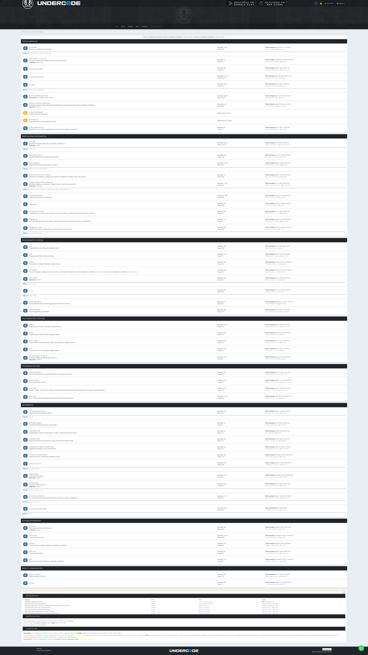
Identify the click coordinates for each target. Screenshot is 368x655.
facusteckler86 (285, 144)
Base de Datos (34, 380)
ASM (30, 254)
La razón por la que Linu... (272, 537)
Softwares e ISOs (35, 464)
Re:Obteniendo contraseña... (272, 165)
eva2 (283, 350)
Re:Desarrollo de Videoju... (272, 334)
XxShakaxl (283, 441)
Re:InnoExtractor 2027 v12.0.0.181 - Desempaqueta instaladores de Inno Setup (47, 605)
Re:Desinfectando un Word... (272, 374)
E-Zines (30, 514)
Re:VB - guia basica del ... (271, 280)
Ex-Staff (57, 639)
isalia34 (284, 486)
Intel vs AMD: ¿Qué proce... (272, 457)
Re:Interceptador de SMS (272, 303)
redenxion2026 (287, 326)
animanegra (40, 97)
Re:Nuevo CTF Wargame (271, 229)
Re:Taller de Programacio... (272, 70)
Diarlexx (281, 49)
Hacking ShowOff (42, 169)
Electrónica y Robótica (37, 496)
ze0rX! (279, 433)
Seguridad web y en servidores (40, 175)
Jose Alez (285, 465)
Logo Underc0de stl (270, 433)
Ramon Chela (286, 185)
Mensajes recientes (31, 596)
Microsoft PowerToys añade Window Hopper (37, 609)
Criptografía (33, 219)
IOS (30, 559)
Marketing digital (35, 423)
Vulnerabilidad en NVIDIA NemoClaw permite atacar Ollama (42, 613)
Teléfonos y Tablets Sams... (272, 545)
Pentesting (31, 169)
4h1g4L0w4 (285, 553)
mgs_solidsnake (111, 635)
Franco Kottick (286, 498)
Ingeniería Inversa (35, 155)
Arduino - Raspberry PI (34, 502)
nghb (72, 635)
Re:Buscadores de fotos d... (272, 486)
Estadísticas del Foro (32, 616)
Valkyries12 (284, 390)
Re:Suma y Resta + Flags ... (272, 256)
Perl (30, 348)
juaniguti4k (158, 635)
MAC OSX (32, 551)
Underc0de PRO (84, 639)
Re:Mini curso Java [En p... (272, 248)
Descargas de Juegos (33, 468)
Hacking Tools (32, 149)
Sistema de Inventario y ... (272, 398)
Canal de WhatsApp (36, 112)
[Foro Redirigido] (25, 113)
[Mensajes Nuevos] (25, 48)
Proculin (284, 510)
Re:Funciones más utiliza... (272, 350)
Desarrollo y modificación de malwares (58, 189)
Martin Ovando (286, 70)
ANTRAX (285, 374)
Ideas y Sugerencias (33, 53)
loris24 (282, 292)
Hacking (32, 142)
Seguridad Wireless (36, 195)
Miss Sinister (39, 62)
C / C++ (31, 291)
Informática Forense (36, 211)
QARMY (330, 651)
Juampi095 (283, 359)
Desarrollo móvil (35, 302)
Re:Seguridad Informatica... (272, 61)
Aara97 (62, 635)
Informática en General (37, 59)
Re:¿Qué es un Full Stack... (272, 390)
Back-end (32, 396)
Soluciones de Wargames (35, 233)
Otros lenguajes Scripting (38, 356)
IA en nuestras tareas (271, 106)
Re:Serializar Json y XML (271, 272)
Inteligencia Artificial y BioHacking (41, 447)
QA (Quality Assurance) (37, 411)
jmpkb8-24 (176, 635)
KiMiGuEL (283, 197)
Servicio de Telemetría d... (272, 529)
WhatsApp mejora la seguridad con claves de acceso (40, 611)
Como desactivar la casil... (272, 584)
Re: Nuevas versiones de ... (272, 561)
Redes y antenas (35, 574)
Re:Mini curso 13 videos (271, 359)
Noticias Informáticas (36, 77)
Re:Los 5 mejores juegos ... (272, 477)
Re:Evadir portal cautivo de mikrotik (35, 603)
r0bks (104, 635)
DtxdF (46, 97)
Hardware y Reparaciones (38, 455)
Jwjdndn (141, 635)
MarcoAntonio (283, 106)
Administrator (28, 639)
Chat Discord (33, 119)
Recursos (36, 490)
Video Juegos (33, 474)
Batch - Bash (33, 340)
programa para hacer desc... (272, 326)
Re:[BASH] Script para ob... (272, 342)
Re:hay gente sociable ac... (272, 86)
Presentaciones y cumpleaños (36, 90)
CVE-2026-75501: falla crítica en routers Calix (37, 607)
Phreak (31, 583)
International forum (36, 127)
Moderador (63, 639)
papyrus (182, 635)
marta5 (283, 229)
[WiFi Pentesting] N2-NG (271, 197)
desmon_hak (285, 256)
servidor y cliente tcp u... (271, 292)
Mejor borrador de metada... (272, 177)
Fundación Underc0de (45, 53)
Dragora (283, 78)
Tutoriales (30, 490)
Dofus (283, 334)
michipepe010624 (54, 635)
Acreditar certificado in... (271, 425)
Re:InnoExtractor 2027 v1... (272, 157)
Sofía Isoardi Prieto (287, 382)
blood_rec (135, 635)
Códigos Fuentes (32, 284)
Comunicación (50, 639)
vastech (152, 635)
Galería (41, 490)
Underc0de (33, 47)
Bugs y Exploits (34, 163)
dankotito (99, 635)
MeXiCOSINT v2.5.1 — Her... (272, 213)
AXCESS (51, 97)
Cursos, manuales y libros (38, 509)
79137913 (283, 272)
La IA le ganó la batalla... (271, 205)
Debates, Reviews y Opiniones (39, 103)
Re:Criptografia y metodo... (272, 221)
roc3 (282, 248)
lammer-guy (285, 221)
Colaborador (42, 639)
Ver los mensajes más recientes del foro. (35, 625)
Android (32, 543)
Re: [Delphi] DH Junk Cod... (272, 264)
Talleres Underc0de (36, 69)
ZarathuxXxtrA (79, 635)
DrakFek (70, 621)
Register (185, 37)
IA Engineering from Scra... (272, 449)
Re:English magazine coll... (272, 510)
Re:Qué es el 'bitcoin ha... (271, 441)
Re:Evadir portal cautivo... (272, 98)
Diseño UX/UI (34, 483)
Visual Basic (33, 278)
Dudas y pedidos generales (38, 96)
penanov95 (92, 635)
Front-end (32, 388)
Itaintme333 (128, 635)
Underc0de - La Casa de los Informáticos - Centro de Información (42, 592)
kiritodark (284, 61)
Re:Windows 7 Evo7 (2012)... (272, 465)
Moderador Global (73, 639)
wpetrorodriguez (167, 635)
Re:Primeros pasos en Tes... (272, 413)
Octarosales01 (286, 449)
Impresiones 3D (34, 431)
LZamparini (285, 477)
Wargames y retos (35, 227)
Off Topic (32, 85)
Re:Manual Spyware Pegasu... (273, 185)
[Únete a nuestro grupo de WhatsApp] (361, 648)
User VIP (91, 639)
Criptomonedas (34, 439)
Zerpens (325, 651)
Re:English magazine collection (34, 601)
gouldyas (283, 280)
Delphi (31, 262)
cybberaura (120, 635)
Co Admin (35, 639)
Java (30, 246)
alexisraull (283, 425)
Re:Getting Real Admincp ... (272, 129)
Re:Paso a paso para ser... (272, 144)
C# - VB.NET (33, 270)
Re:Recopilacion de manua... (272, 498)
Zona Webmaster (35, 372)
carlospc (67, 635)
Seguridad (32, 204)
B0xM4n (284, 561)
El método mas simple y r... (272, 553)
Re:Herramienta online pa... (272, 382)
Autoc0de (30, 417)
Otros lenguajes (34, 310)
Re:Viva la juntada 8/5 (271, 49)
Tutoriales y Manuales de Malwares (37, 189)
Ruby (31, 332)
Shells (36, 169)
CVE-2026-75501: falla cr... (272, 78)
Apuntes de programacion (272, 311)
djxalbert (285, 165)
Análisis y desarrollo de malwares (41, 182)
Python (31, 324)
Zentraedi (283, 303)
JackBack (284, 129)
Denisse (38, 107)
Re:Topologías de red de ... (272, 576)
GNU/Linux (33, 535)
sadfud (38, 145)
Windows (32, 526)
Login (191, 37)
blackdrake (39, 186)
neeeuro (284, 86)
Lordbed (284, 264)
